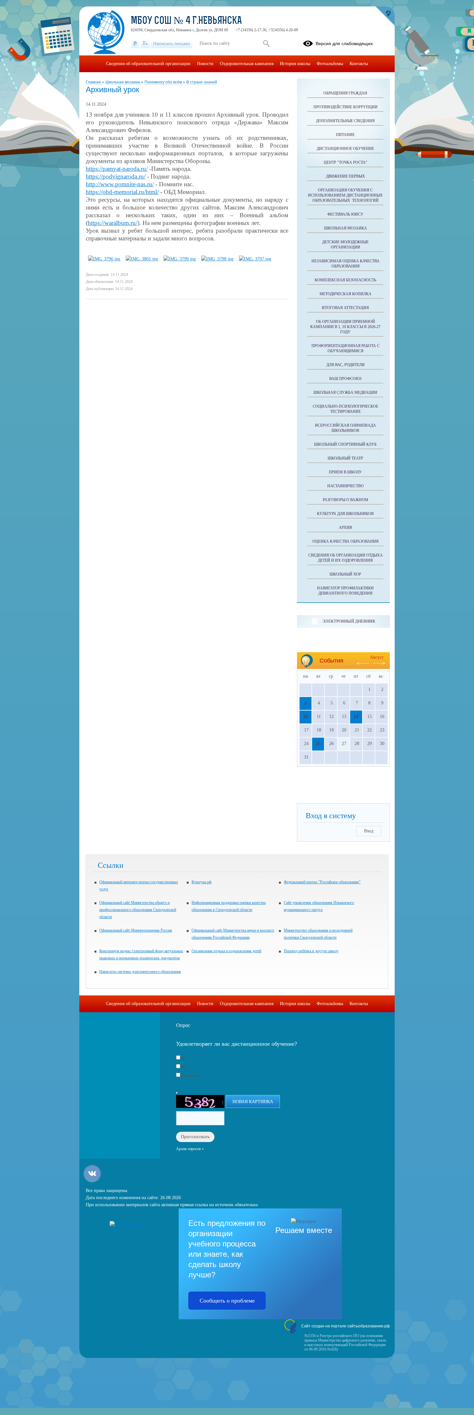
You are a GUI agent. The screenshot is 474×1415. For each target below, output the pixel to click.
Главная (94, 82)
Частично (190, 1075)
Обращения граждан (345, 93)
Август (376, 657)
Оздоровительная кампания (246, 63)
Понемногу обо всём (163, 82)
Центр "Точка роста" (345, 162)
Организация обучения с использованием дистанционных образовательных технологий (345, 195)
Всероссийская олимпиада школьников (345, 428)
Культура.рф (202, 882)
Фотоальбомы (330, 63)
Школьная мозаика (123, 82)
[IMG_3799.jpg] (179, 259)
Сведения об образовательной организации (148, 63)
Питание (345, 134)
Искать (266, 43)
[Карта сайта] (145, 43)
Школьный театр (345, 458)
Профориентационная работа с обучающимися (345, 348)
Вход (368, 831)
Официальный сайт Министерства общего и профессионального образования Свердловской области (137, 909)
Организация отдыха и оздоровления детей (226, 951)
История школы (295, 63)
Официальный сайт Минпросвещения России (135, 930)
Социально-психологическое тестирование (345, 409)
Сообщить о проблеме (227, 1300)
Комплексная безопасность (345, 280)
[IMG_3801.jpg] (142, 259)
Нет (184, 1066)
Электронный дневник (348, 621)
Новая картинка (252, 1101)
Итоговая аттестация (345, 307)
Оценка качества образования (345, 541)
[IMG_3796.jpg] (104, 259)
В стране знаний (201, 82)
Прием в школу (345, 472)
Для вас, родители (345, 365)
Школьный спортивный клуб (345, 444)
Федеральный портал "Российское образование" (322, 882)
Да (183, 1058)
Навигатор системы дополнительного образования (140, 971)
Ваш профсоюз (345, 378)
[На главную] (135, 43)
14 (356, 716)
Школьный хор (345, 574)
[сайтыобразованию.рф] (385, 16)
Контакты (359, 63)
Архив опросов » (190, 1149)
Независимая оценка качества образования (345, 263)
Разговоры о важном (345, 500)
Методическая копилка (345, 294)
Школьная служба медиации (345, 392)
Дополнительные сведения (345, 121)
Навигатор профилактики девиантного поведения (345, 591)
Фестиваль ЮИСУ (345, 214)
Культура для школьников (345, 513)
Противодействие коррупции (345, 107)
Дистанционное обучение (345, 148)
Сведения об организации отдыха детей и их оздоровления (345, 558)
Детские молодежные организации (345, 244)
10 (305, 716)
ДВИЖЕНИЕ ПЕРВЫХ (345, 176)
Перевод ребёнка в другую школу (311, 951)
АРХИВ (345, 527)
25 (318, 743)
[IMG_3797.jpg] (255, 259)
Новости (205, 63)
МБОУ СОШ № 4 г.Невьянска (186, 21)
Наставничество (345, 486)
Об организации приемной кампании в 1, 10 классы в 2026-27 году (345, 326)
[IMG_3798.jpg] (217, 259)
